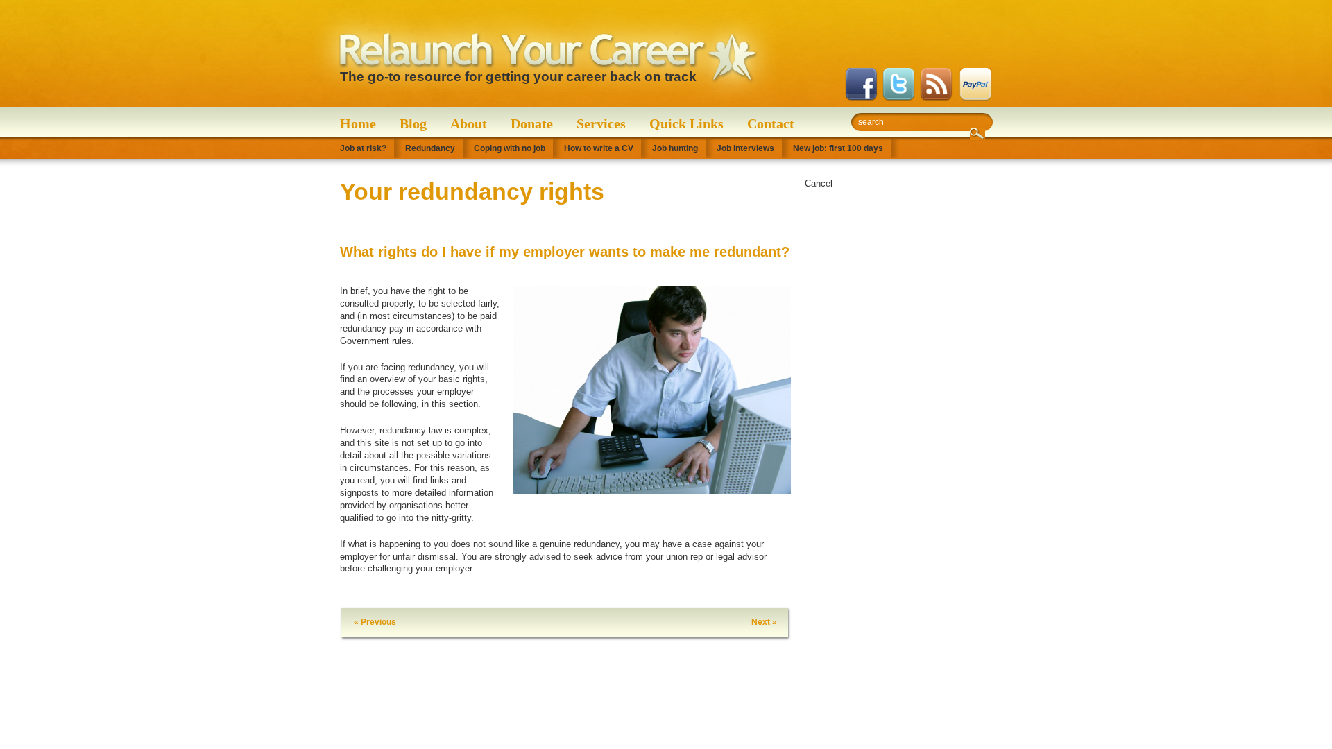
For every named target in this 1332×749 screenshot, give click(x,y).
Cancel (818, 183)
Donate (532, 123)
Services (601, 123)
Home (358, 123)
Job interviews (745, 148)
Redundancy (430, 148)
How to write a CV (598, 148)
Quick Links (686, 123)
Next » (764, 622)
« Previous (375, 622)
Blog (413, 123)
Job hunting (675, 148)
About (468, 123)
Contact (770, 123)
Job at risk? (363, 148)
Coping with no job (509, 148)
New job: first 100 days (838, 148)
